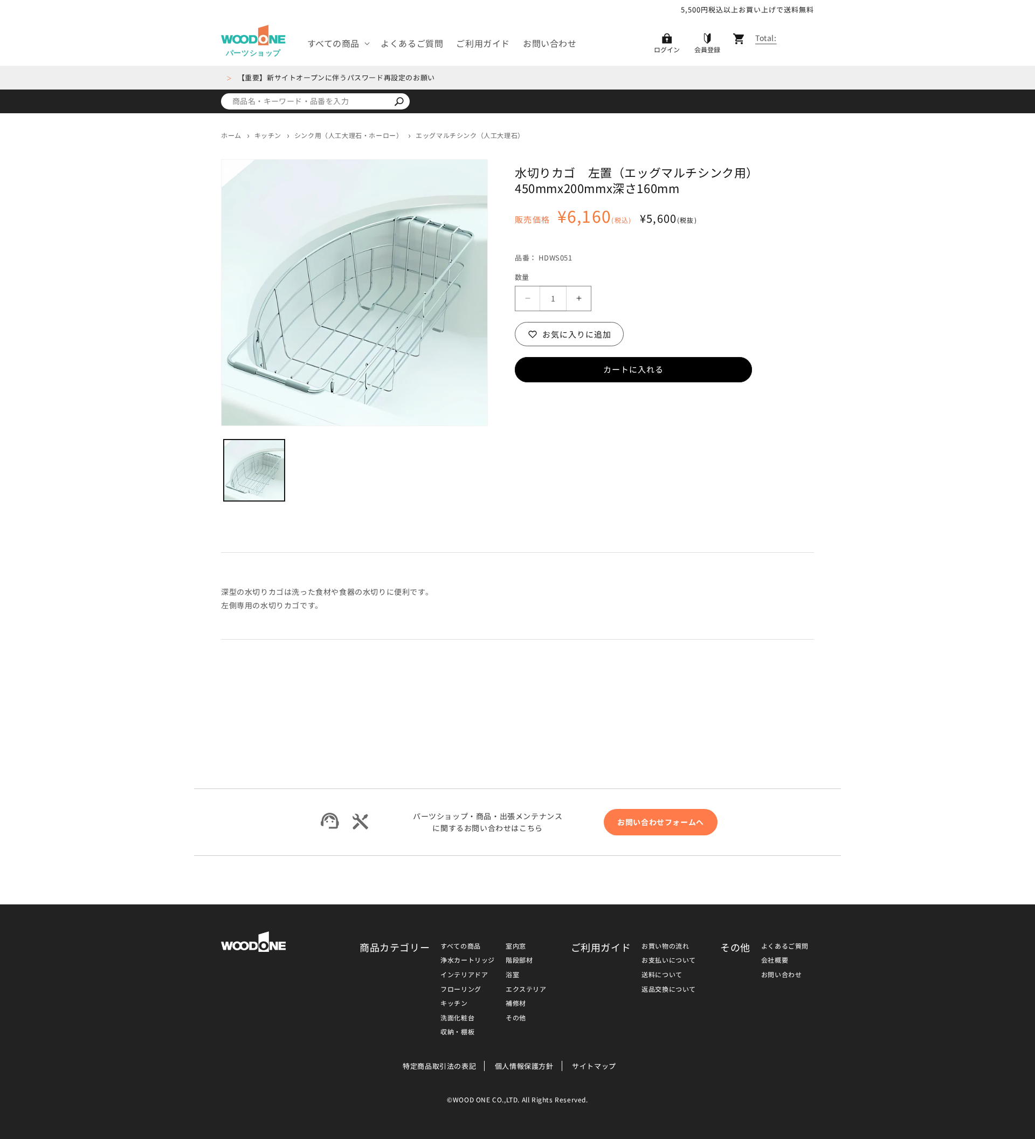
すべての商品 (460, 945)
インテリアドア (464, 974)
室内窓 (516, 945)
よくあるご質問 (785, 945)
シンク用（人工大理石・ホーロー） (348, 135)
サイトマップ (594, 1066)
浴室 (512, 974)
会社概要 (774, 959)
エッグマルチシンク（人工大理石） (470, 135)
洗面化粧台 (457, 1017)
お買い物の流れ (665, 945)
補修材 (516, 1002)
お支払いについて (668, 959)
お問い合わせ (781, 974)
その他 (516, 1017)
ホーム (231, 135)
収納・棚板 (457, 1031)
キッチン (267, 135)
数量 (522, 277)
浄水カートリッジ (467, 959)
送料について (661, 974)
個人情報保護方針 (524, 1066)
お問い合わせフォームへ (660, 821)
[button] (338, 43)
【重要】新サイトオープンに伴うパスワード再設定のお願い (336, 77)
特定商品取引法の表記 (439, 1066)
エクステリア (526, 988)
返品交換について (668, 988)
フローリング (460, 988)
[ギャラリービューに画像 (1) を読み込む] (254, 470)
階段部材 (519, 959)
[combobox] (305, 101)
